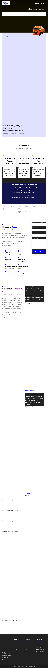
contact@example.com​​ (41, 652)
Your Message (35, 238)
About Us (16, 644)
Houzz (27, 649)
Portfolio (16, 646)
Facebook (28, 646)
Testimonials (17, 647)
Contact (16, 649)
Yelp (27, 647)
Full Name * (34, 222)
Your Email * (41, 222)
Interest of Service (36, 227)
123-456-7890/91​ (40, 649)
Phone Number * (35, 233)
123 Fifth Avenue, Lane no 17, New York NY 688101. (41, 646)
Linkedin (27, 644)
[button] (43, 14)
